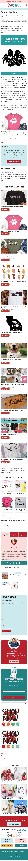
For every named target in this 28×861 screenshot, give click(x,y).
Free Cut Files (21, 845)
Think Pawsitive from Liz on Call (10, 231)
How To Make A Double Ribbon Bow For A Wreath (7, 781)
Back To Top (13, 854)
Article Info (14, 534)
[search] (26, 5)
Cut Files (20, 567)
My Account (4, 760)
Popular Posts (23, 534)
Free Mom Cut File (7, 493)
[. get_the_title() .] (7, 491)
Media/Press (18, 832)
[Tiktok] (19, 835)
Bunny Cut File (20, 493)
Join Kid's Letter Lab (21, 840)
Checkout (3, 758)
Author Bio (5, 534)
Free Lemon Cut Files (7, 813)
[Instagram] (14, 835)
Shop (2, 753)
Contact (12, 832)
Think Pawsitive (14, 161)
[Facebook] (8, 835)
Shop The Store (7, 845)
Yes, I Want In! (14, 824)
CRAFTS (16, 567)
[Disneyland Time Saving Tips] (20, 812)
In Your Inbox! (14, 1)
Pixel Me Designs (16, 856)
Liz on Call (14, 5)
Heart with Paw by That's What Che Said (12, 434)
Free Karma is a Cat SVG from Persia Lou (12, 459)
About (7, 832)
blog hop (11, 567)
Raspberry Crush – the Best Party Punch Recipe (7, 798)
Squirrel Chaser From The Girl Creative (12, 359)
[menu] (1, 5)
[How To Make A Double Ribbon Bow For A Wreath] (7, 779)
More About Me (14, 661)
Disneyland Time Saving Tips (20, 813)
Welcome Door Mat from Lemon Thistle (12, 410)
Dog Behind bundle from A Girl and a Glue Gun (13, 281)
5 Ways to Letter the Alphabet (21, 798)
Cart (2, 756)
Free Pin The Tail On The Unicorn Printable (21, 781)
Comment (4, 607)
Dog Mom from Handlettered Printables (12, 206)
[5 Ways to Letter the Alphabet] (20, 796)
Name (3, 619)
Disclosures (23, 851)
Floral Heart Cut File (7, 509)
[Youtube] (17, 835)
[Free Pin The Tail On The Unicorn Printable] (20, 779)
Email (3, 625)
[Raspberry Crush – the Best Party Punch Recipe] (7, 796)
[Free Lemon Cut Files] (7, 812)
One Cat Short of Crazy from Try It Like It (12, 332)
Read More (5, 209)
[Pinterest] (11, 835)
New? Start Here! (7, 840)
